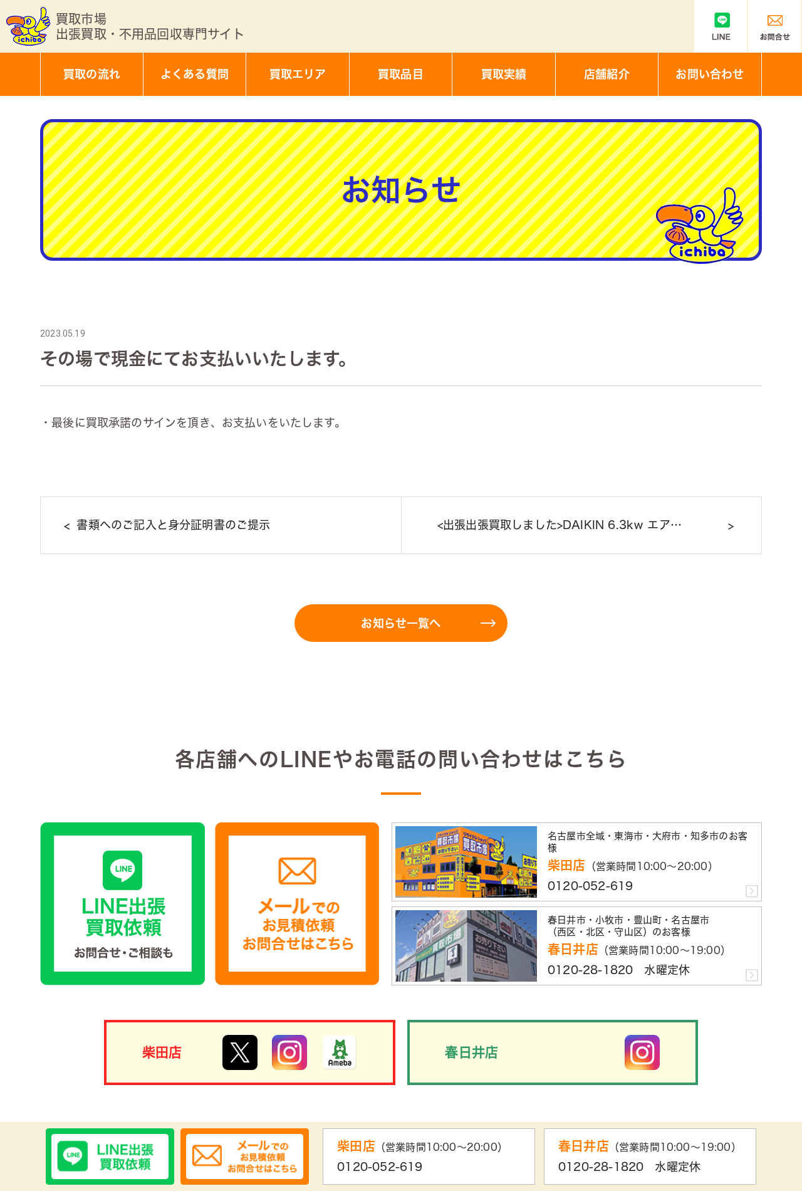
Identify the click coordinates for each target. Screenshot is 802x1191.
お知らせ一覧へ (400, 623)
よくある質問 (194, 74)
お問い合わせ (709, 74)
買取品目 (401, 74)
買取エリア (297, 74)
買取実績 (504, 74)
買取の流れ (91, 74)
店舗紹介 (607, 74)
